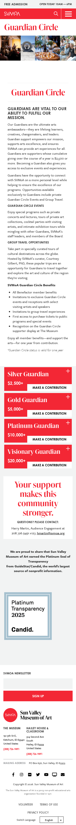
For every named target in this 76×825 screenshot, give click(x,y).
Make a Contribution (49, 387)
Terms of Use (49, 804)
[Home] (12, 14)
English (49, 820)
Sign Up (38, 696)
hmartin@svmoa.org (51, 533)
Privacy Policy (38, 812)
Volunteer (25, 804)
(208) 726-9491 (11, 749)
